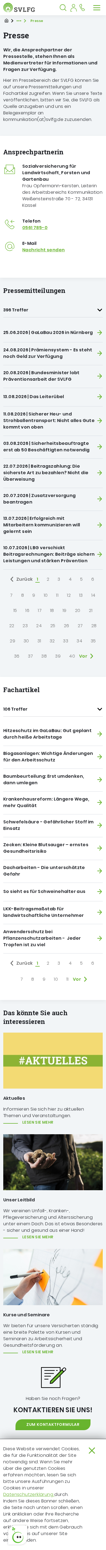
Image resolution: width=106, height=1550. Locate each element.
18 (52, 610)
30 (26, 641)
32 (52, 641)
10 (46, 595)
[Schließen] (92, 1451)
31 (39, 641)
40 (72, 656)
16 (27, 610)
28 (94, 626)
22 (11, 626)
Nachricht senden (43, 250)
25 (52, 626)
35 (93, 641)
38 (44, 656)
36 (17, 656)
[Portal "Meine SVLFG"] (73, 7)
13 (81, 595)
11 (57, 595)
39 (58, 656)
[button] (17, 1535)
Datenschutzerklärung (28, 1494)
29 (12, 641)
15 (15, 610)
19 (65, 610)
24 (39, 626)
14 (93, 595)
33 (65, 641)
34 (79, 641)
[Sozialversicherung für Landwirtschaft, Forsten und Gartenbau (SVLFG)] (20, 7)
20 (77, 610)
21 (91, 610)
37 (30, 656)
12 (69, 595)
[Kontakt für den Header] (82, 7)
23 (25, 626)
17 (40, 610)
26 (66, 626)
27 (80, 626)
